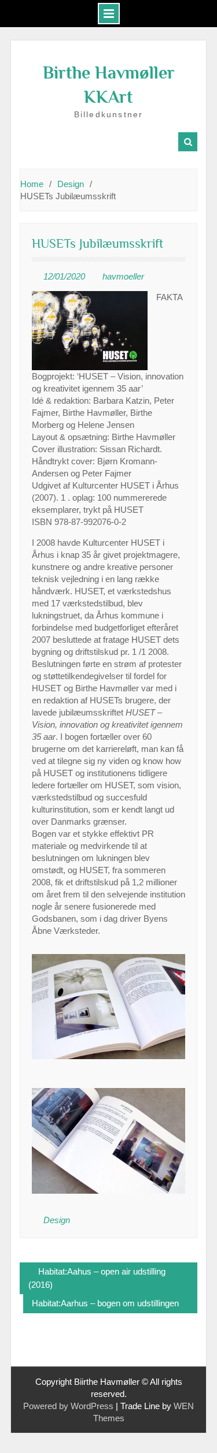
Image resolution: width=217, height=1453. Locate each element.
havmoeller (123, 276)
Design (56, 1220)
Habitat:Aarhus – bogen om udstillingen (105, 1303)
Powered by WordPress (68, 1406)
